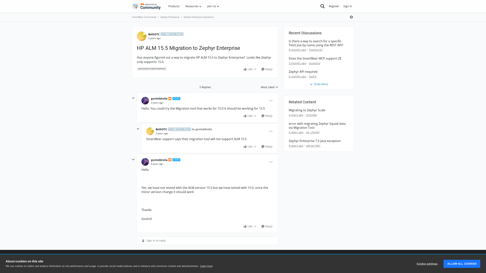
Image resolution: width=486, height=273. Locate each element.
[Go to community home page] (146, 6)
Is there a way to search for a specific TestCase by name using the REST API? (316, 43)
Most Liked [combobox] (269, 87)
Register (334, 6)
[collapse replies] (133, 98)
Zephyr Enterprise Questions (199, 17)
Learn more (206, 266)
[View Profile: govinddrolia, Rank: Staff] (145, 100)
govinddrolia (159, 98)
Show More (321, 84)
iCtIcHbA (311, 115)
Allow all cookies (462, 263)
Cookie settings (427, 263)
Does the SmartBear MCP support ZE (315, 58)
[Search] (322, 6)
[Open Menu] (351, 17)
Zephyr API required (303, 72)
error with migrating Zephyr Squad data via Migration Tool (317, 126)
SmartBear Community (144, 17)
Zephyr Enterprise (169, 17)
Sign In (347, 6)
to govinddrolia (202, 129)
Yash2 (312, 76)
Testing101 (316, 50)
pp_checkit (313, 132)
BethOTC (154, 34)
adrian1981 (313, 145)
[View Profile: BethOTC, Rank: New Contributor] (141, 36)
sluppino (314, 63)
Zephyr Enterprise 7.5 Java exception (315, 141)
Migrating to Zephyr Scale (307, 110)
